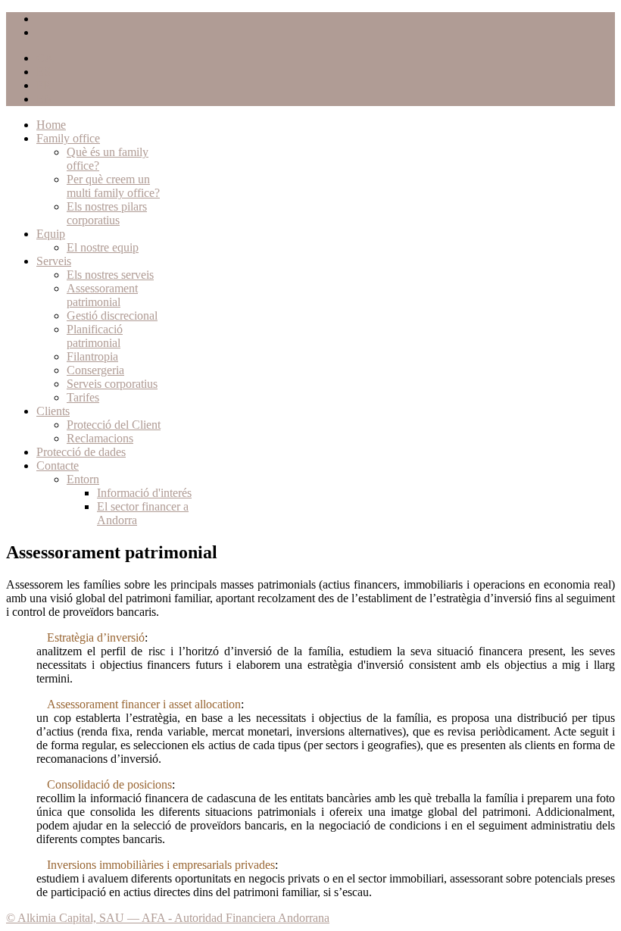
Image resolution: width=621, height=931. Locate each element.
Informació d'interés (144, 492)
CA (45, 58)
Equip (50, 233)
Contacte (57, 465)
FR (43, 85)
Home (51, 124)
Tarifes (83, 397)
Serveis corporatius (112, 383)
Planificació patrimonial (95, 336)
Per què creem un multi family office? (113, 186)
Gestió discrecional (112, 315)
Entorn (83, 479)
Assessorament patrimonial (102, 295)
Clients (53, 411)
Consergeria (95, 370)
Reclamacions (100, 438)
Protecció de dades (81, 451)
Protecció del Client (114, 424)
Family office (68, 138)
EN (44, 98)
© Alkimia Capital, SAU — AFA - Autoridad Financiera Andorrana (167, 917)
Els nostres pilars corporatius (107, 213)
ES (43, 71)
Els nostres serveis (110, 274)
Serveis (53, 261)
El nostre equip (103, 247)
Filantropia (92, 356)
